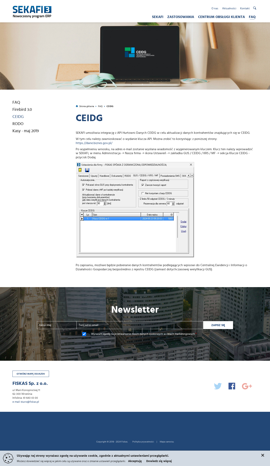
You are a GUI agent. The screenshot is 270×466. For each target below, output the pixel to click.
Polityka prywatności (143, 441)
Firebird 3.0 (22, 109)
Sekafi (157, 17)
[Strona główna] (35, 11)
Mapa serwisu (167, 441)
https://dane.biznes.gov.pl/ (94, 143)
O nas (214, 8)
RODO (18, 124)
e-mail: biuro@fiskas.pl (25, 402)
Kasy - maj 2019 (25, 131)
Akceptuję (135, 461)
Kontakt (245, 8)
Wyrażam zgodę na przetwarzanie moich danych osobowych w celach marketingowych (144, 334)
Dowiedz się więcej (159, 461)
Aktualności (229, 8)
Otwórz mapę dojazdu (31, 374)
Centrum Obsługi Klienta (221, 17)
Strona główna (86, 106)
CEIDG (18, 117)
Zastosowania (180, 17)
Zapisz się (218, 325)
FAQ (252, 17)
